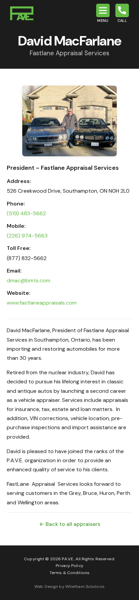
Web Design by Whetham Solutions (69, 586)
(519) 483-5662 (26, 213)
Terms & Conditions (69, 572)
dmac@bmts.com (28, 280)
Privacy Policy (69, 565)
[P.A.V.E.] (21, 13)
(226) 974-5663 (27, 235)
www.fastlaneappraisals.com (42, 302)
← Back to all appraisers (69, 524)
